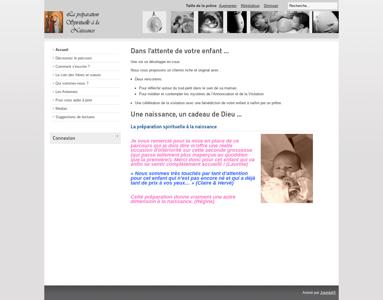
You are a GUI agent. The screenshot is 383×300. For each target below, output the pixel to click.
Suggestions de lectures (75, 117)
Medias (61, 108)
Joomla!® (328, 292)
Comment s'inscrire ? (73, 66)
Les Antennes (67, 92)
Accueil (62, 50)
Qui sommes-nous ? (72, 83)
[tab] (118, 135)
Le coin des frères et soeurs (78, 75)
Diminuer (271, 6)
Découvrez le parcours (74, 58)
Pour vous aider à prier (74, 100)
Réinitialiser (250, 6)
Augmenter (228, 6)
